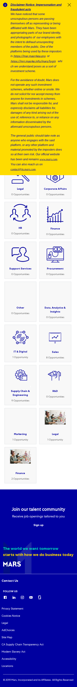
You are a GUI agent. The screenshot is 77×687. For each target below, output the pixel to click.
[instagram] (22, 597)
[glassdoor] (40, 597)
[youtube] (31, 597)
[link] (10, 581)
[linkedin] (14, 597)
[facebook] (5, 597)
